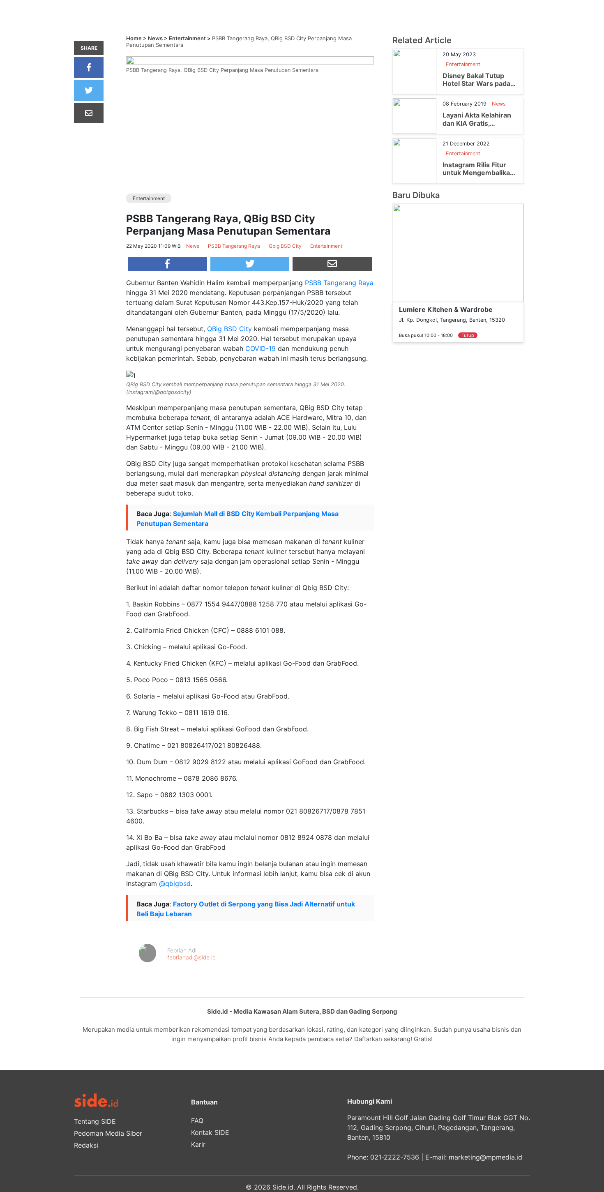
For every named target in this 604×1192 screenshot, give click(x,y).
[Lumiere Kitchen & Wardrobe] (458, 252)
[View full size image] (250, 59)
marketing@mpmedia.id (485, 1157)
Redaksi (86, 1145)
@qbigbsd (175, 883)
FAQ (197, 1120)
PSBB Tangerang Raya (339, 283)
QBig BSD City (229, 329)
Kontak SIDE (210, 1132)
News (155, 38)
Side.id (282, 1187)
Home (134, 38)
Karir (198, 1144)
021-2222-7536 (394, 1157)
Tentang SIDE (95, 1121)
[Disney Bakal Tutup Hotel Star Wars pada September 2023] (414, 71)
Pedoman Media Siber (108, 1133)
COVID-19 (260, 348)
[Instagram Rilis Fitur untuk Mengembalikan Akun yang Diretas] (414, 160)
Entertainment (187, 38)
